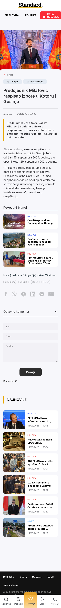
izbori (35, 282)
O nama (23, 577)
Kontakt (50, 577)
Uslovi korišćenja (10, 585)
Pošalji (30, 372)
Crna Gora (10, 282)
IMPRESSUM (8, 577)
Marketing (37, 577)
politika (9, 75)
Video (43, 604)
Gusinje (23, 282)
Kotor (45, 282)
